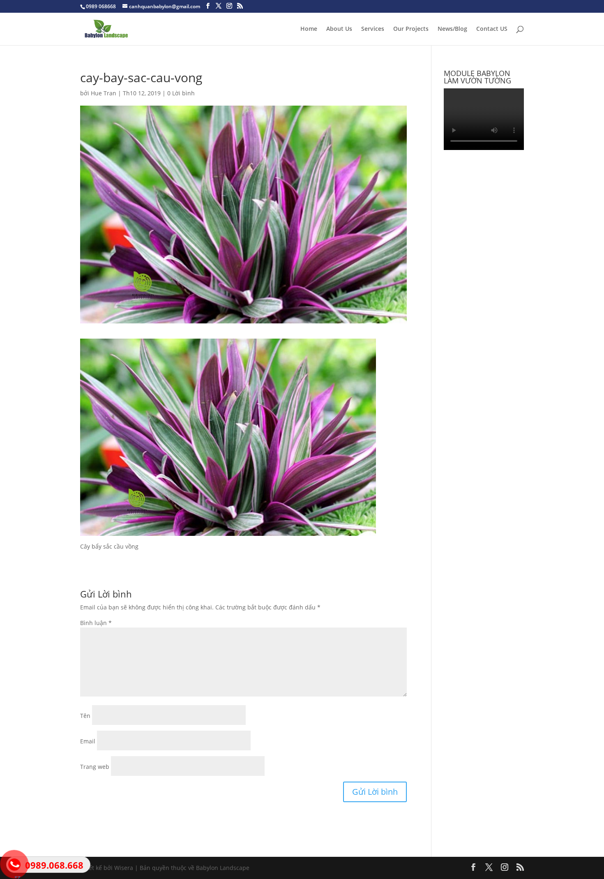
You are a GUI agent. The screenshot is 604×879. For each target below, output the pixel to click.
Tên (85, 716)
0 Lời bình (181, 93)
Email (87, 741)
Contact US (491, 29)
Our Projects (411, 29)
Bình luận (96, 623)
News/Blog (452, 29)
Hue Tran (103, 93)
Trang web (94, 767)
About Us (339, 29)
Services (372, 29)
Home (308, 29)
